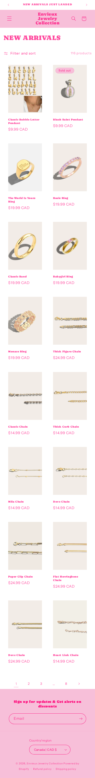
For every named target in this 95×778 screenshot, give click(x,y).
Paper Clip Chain (20, 576)
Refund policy (42, 769)
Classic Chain (18, 426)
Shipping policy (66, 769)
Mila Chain (16, 501)
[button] (9, 19)
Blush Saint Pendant (68, 119)
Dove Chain (61, 501)
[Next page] (79, 684)
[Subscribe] (81, 718)
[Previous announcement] (8, 5)
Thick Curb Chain (66, 426)
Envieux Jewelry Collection (45, 763)
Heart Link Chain (66, 655)
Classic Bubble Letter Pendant (24, 121)
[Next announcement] (86, 5)
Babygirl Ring (63, 276)
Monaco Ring (17, 351)
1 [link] (16, 684)
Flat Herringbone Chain (65, 578)
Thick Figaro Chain (67, 351)
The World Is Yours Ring (22, 200)
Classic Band (17, 276)
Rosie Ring (60, 198)
